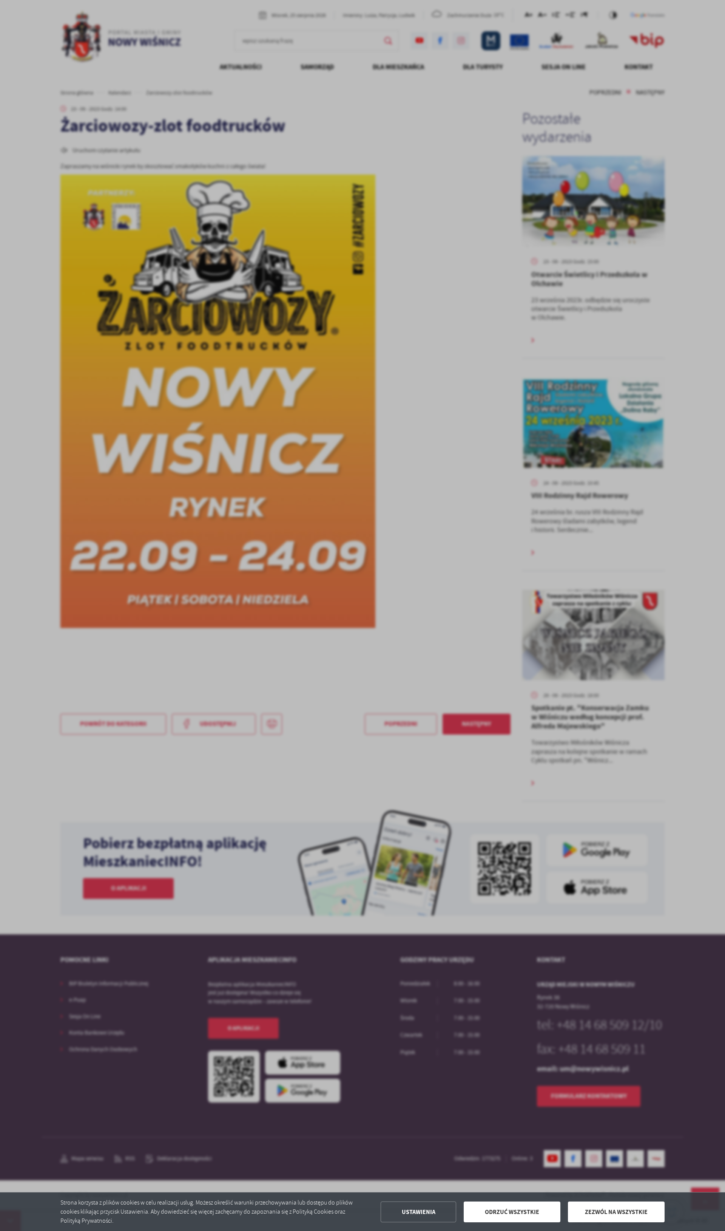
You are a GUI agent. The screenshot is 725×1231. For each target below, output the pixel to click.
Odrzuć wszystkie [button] (512, 1212)
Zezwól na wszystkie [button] (616, 1212)
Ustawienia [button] (418, 1212)
